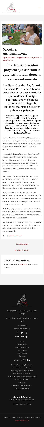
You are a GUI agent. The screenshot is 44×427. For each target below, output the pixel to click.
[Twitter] (22, 333)
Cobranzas (22, 382)
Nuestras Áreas (22, 350)
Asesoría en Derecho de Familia (22, 385)
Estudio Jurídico (22, 344)
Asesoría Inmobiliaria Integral (22, 368)
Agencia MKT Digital (22, 420)
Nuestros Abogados (22, 347)
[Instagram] (26, 333)
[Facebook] (17, 333)
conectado (23, 264)
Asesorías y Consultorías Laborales (22, 371)
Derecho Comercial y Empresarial (22, 365)
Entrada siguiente (22, 250)
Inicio (22, 341)
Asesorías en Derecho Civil (22, 374)
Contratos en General (22, 388)
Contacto (22, 356)
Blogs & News (22, 353)
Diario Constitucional (15, 236)
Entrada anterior (22, 244)
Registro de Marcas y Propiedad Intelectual (22, 377)
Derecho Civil (29, 58)
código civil (20, 58)
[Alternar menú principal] (39, 7)
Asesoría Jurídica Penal (22, 380)
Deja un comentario (8, 58)
